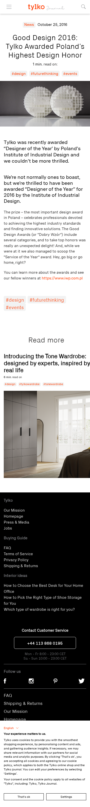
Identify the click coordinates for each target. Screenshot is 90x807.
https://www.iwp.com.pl (62, 278)
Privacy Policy (16, 559)
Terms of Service (18, 553)
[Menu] (9, 7)
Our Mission (14, 510)
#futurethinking (44, 73)
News (29, 24)
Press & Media (16, 522)
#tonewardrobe (53, 384)
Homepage (13, 516)
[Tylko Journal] (45, 5)
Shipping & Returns (21, 565)
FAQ (7, 547)
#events (70, 73)
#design (19, 73)
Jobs (8, 528)
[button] (11, 728)
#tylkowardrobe (29, 384)
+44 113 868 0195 (45, 643)
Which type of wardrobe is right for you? (39, 609)
